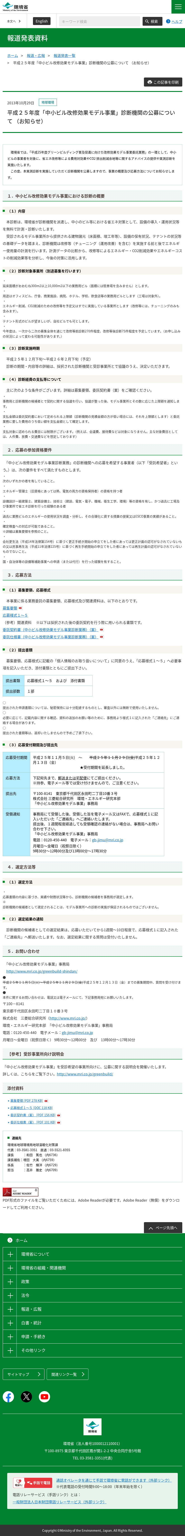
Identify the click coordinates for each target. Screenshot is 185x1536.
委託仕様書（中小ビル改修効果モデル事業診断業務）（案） (50, 636)
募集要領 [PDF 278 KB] (26, 1100)
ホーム (12, 55)
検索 (154, 21)
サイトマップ (18, 1374)
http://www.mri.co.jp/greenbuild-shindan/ (41, 971)
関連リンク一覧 (64, 1374)
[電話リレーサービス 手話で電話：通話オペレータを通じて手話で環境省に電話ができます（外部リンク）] (33, 1482)
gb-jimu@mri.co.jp (107, 839)
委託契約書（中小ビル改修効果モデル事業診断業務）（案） (50, 629)
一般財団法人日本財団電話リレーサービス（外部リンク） (59, 1501)
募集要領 (10, 608)
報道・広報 (36, 55)
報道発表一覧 (64, 55)
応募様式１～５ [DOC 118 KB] (31, 1107)
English (42, 21)
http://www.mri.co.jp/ (68, 1018)
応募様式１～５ (15, 615)
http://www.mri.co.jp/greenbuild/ (85, 1074)
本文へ (11, 21)
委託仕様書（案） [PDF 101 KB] (33, 1122)
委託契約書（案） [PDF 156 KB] (33, 1115)
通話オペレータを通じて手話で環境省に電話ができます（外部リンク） (114, 1480)
